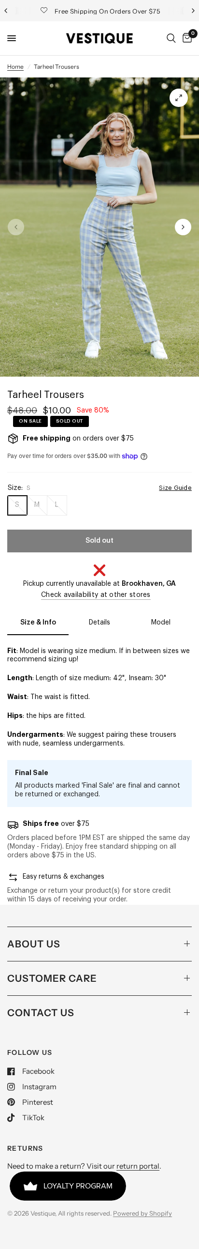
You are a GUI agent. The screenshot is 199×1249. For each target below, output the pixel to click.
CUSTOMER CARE (52, 978)
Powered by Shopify (142, 1213)
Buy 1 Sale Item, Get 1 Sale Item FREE (109, 11)
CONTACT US (40, 1013)
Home (15, 66)
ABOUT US (33, 944)
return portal (137, 1166)
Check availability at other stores (96, 595)
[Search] (171, 38)
